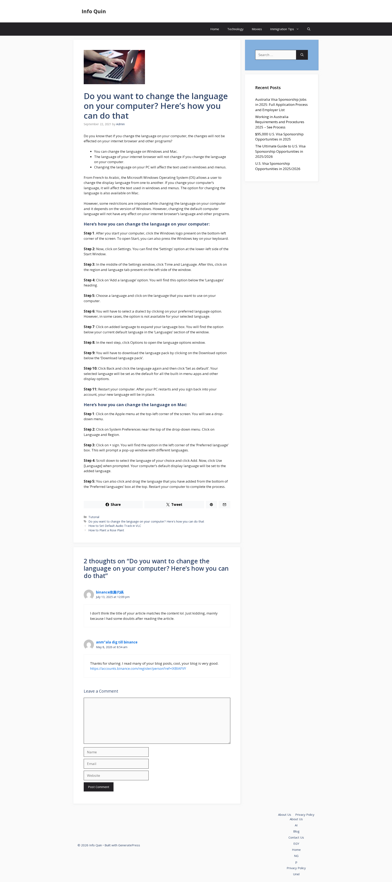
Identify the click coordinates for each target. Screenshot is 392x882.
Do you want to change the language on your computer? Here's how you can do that (146, 521)
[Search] (302, 55)
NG (296, 856)
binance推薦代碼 (110, 592)
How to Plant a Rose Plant (106, 530)
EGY (296, 843)
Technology (235, 29)
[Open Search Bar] (308, 29)
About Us (284, 814)
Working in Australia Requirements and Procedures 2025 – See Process (279, 121)
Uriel (296, 874)
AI (296, 825)
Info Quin (94, 11)
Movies (257, 29)
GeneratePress (129, 845)
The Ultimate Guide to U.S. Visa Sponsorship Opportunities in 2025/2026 (280, 151)
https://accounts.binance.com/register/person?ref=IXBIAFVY (138, 668)
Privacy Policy (304, 814)
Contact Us (296, 837)
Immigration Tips (282, 29)
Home (214, 29)
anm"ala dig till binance (116, 642)
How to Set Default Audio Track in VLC (114, 526)
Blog (296, 831)
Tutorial (93, 517)
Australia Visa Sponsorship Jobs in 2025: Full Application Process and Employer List (281, 104)
